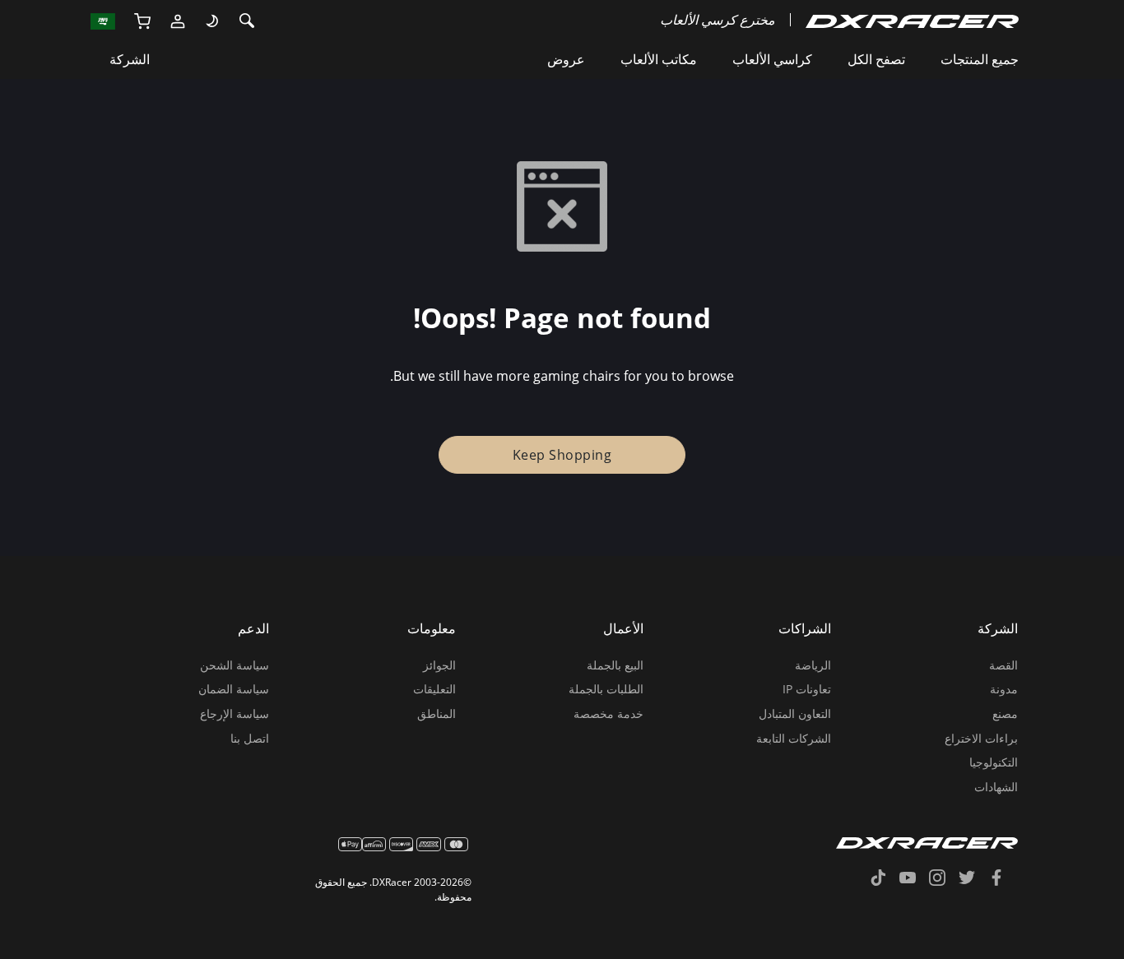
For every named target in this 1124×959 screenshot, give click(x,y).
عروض (566, 59)
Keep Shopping (562, 455)
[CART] (142, 19)
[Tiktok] (884, 879)
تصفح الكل (876, 59)
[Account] (177, 19)
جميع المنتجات (980, 59)
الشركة (129, 59)
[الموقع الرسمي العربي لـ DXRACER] (912, 19)
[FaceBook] (1003, 879)
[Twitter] (973, 879)
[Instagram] (944, 879)
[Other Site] (103, 19)
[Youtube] (914, 879)
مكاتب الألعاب (658, 59)
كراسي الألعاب (772, 59)
